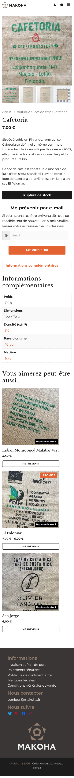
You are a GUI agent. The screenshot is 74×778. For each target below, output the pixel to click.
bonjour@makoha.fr (24, 699)
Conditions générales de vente (32, 685)
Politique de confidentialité (30, 675)
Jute (8, 358)
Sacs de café (42, 112)
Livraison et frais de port (27, 665)
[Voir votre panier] (61, 5)
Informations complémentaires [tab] (32, 265)
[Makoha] (14, 5)
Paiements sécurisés (24, 670)
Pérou (9, 344)
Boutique (23, 112)
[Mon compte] (54, 5)
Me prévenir (37, 250)
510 (7, 330)
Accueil (7, 112)
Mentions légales (21, 680)
